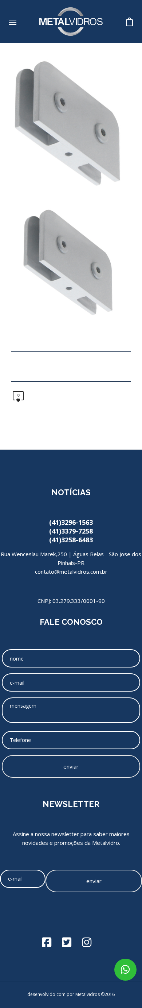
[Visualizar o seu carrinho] (129, 20)
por (71, 994)
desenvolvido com (47, 994)
